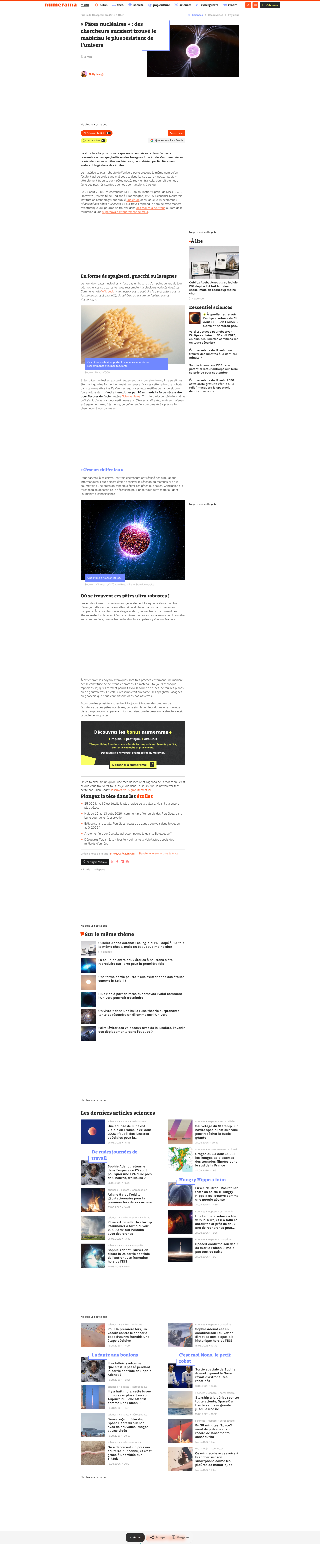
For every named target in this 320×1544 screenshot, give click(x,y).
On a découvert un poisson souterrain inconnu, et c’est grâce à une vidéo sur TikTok (130, 1453)
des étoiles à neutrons (150, 208)
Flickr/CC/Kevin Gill (122, 853)
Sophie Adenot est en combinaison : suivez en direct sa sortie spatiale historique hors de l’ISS (214, 1334)
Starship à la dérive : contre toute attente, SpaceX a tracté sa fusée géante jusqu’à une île (217, 1403)
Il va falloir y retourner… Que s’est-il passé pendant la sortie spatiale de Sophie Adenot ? (129, 1369)
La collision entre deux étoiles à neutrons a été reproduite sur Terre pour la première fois (135, 962)
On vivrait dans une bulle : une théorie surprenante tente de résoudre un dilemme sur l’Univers (138, 1013)
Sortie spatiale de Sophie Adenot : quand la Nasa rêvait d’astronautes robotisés (215, 1375)
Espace (100, 869)
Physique (233, 14)
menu (85, 4)
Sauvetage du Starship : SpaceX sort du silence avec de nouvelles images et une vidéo (128, 1425)
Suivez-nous (176, 133)
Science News (131, 396)
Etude (86, 869)
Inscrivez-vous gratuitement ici (131, 790)
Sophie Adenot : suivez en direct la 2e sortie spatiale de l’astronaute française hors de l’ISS (129, 1255)
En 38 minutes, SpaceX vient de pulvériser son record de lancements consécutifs (213, 1431)
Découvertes (215, 14)
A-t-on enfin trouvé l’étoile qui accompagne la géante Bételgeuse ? (128, 834)
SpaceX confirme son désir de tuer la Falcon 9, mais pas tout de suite (216, 1248)
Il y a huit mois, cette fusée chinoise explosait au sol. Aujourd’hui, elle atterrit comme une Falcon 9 (129, 1397)
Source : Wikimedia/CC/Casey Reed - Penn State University (119, 584)
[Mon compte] (248, 5)
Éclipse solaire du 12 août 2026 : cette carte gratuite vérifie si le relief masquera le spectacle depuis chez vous (212, 385)
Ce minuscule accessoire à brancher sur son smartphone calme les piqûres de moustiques (216, 1459)
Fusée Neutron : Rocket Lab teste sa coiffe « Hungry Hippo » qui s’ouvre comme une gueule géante (216, 1193)
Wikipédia (107, 291)
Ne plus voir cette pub (94, 124)
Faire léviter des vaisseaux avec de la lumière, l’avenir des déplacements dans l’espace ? (141, 1030)
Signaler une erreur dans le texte (158, 853)
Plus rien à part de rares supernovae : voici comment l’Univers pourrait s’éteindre (140, 996)
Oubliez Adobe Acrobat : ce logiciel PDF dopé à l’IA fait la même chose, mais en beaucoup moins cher (141, 945)
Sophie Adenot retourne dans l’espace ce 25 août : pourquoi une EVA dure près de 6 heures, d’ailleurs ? (130, 1172)
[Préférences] (255, 5)
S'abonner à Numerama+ (130, 764)
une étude (133, 200)
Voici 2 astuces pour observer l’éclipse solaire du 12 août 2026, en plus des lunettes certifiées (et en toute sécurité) (213, 337)
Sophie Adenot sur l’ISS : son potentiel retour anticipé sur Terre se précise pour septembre (213, 368)
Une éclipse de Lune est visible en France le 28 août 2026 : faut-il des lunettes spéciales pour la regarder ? (130, 1131)
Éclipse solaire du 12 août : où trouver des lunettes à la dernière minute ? (213, 353)
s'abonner (272, 5)
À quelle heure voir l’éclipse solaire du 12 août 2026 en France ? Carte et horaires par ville (220, 320)
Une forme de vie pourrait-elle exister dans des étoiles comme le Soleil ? (141, 979)
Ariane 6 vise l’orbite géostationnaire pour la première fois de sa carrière (130, 1198)
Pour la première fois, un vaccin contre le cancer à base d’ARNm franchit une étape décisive (128, 1334)
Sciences (197, 14)
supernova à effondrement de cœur (125, 212)
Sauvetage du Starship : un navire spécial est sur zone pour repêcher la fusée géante (216, 1131)
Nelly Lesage (96, 74)
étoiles (145, 796)
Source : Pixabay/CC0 (97, 372)
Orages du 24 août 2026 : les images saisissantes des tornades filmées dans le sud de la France (216, 1159)
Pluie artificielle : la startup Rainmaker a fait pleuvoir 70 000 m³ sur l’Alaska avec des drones (130, 1228)
